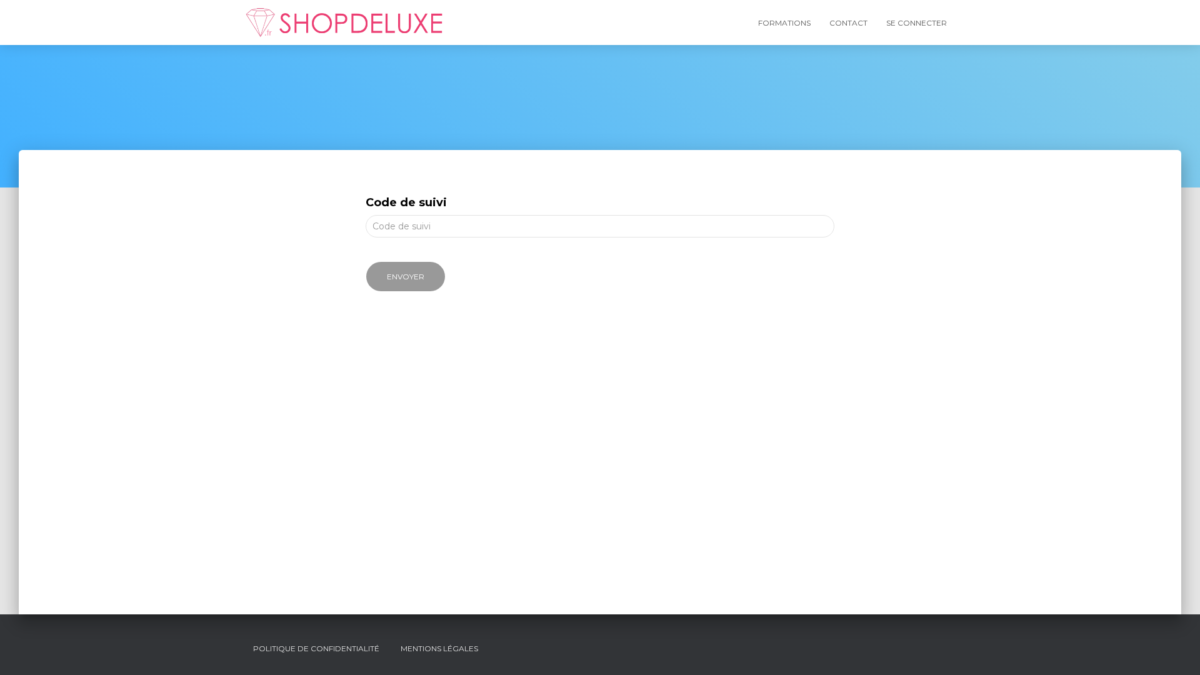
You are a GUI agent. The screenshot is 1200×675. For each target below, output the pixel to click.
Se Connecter (916, 23)
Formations (784, 23)
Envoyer (405, 276)
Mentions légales (439, 648)
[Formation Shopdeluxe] (344, 22)
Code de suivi (406, 202)
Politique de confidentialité (316, 648)
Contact (848, 23)
